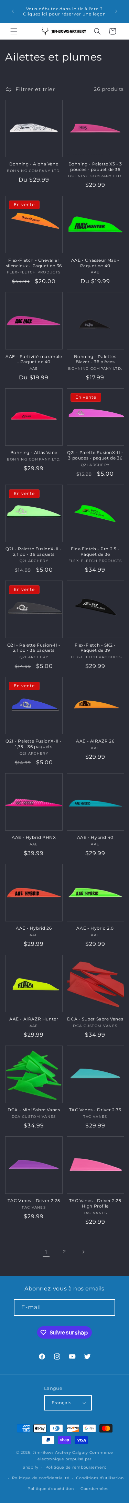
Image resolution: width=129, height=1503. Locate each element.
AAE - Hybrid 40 (95, 837)
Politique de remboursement (75, 1467)
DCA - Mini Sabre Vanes (34, 1109)
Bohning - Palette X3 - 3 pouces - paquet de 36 (95, 166)
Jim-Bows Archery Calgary (60, 1452)
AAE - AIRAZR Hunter (33, 1018)
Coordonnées (94, 1488)
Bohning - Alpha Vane (33, 163)
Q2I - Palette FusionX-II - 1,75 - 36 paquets (34, 743)
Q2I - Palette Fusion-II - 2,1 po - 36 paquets (34, 647)
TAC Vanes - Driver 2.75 (95, 1109)
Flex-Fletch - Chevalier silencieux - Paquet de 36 (34, 263)
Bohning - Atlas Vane (33, 452)
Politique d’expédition (51, 1488)
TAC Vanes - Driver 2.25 (34, 1200)
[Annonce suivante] (116, 11)
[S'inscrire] (107, 1307)
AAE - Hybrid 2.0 (95, 928)
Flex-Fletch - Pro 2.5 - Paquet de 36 (95, 551)
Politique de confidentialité (40, 1477)
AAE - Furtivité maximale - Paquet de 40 (34, 359)
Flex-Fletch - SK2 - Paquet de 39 (95, 647)
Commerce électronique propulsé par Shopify (68, 1460)
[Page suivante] (83, 1251)
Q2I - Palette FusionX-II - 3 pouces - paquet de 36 (95, 455)
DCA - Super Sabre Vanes (95, 1018)
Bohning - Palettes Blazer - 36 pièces (95, 359)
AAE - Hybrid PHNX (34, 837)
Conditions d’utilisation (100, 1477)
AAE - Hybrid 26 (34, 928)
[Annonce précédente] (12, 11)
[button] (13, 31)
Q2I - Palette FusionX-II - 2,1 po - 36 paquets (34, 551)
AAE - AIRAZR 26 (95, 741)
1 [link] (46, 1251)
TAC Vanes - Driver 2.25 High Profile (95, 1203)
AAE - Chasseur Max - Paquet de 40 (95, 263)
